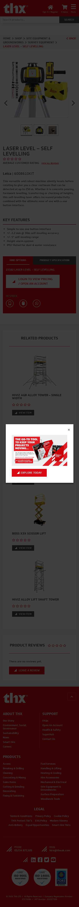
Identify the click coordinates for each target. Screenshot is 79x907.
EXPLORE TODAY (31, 473)
